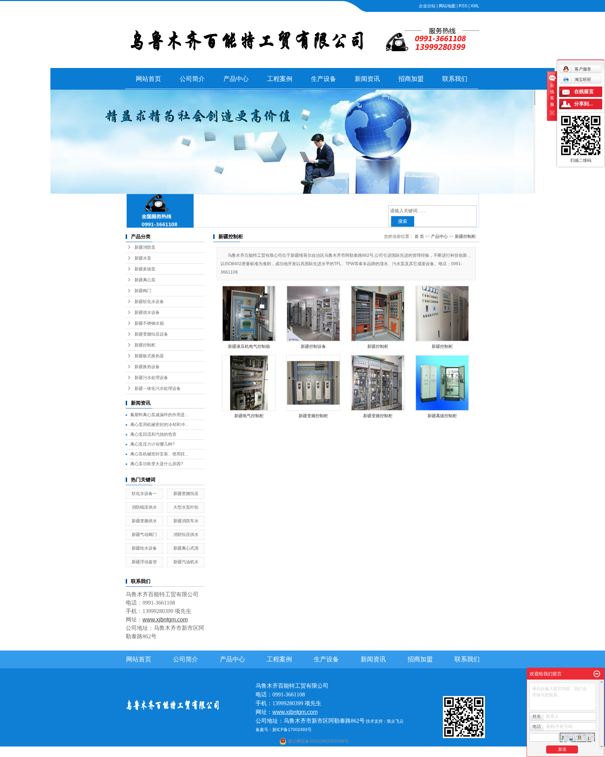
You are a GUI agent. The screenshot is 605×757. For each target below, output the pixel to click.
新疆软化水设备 (149, 301)
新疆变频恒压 (186, 493)
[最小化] (596, 673)
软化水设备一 (144, 493)
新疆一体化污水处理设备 (157, 388)
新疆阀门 (142, 290)
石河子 (284, 752)
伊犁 (369, 752)
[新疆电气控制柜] (249, 383)
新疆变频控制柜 (313, 415)
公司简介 (192, 78)
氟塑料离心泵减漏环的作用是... (159, 414)
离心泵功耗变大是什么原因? (156, 463)
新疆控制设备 (313, 346)
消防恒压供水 (186, 534)
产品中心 (236, 78)
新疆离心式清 (186, 548)
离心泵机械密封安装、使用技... (159, 454)
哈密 (332, 752)
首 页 (419, 236)
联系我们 (454, 78)
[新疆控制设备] (313, 313)
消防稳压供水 (144, 507)
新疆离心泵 (144, 279)
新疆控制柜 (144, 345)
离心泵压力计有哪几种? (152, 444)
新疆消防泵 (144, 247)
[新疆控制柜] (378, 313)
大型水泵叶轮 (186, 507)
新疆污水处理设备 (151, 377)
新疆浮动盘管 (144, 561)
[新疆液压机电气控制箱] (249, 313)
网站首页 (148, 78)
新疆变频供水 (144, 520)
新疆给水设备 (144, 548)
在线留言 (584, 91)
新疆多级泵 (144, 269)
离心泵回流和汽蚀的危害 (153, 434)
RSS (463, 6)
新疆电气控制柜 (249, 415)
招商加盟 (411, 78)
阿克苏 (307, 752)
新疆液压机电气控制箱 (249, 346)
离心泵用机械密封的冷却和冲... (159, 424)
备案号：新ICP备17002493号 (284, 729)
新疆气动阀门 (144, 534)
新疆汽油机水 (186, 561)
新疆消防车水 (186, 520)
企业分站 (427, 6)
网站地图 (447, 6)
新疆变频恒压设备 (151, 334)
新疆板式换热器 (149, 355)
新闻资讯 (367, 78)
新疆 (359, 752)
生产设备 (323, 78)
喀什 (295, 752)
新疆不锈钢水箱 (149, 323)
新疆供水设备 (147, 312)
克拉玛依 (392, 752)
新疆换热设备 (147, 366)
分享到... (583, 103)
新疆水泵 (142, 258)
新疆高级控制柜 (442, 415)
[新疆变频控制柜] (313, 383)
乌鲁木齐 (346, 752)
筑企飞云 (395, 721)
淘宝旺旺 (583, 79)
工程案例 (279, 78)
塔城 (378, 752)
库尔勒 (320, 752)
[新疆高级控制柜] (442, 383)
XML (475, 6)
